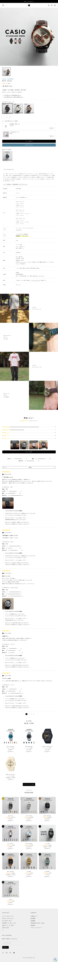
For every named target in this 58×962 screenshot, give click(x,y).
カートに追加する (29, 141)
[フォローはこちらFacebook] (3, 952)
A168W (29, 871)
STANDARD (10, 79)
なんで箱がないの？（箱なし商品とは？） (13, 96)
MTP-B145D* (10, 746)
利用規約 (33, 925)
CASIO (4, 79)
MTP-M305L (10, 871)
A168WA (47, 871)
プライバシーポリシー (36, 927)
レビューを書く (29, 451)
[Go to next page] (34, 714)
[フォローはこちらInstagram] (6, 952)
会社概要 (33, 918)
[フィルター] (3, 467)
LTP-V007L (10, 843)
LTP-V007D (29, 815)
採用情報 (33, 920)
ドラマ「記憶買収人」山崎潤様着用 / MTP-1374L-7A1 (15, 184)
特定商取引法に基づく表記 (37, 923)
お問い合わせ (5, 927)
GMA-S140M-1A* (47, 746)
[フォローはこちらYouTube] (14, 952)
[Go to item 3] (33, 444)
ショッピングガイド (35, 280)
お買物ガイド (34, 916)
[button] (29, 427)
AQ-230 (10, 815)
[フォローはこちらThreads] (10, 952)
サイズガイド (19, 229)
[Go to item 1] (14, 444)
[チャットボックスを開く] (55, 959)
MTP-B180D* (29, 746)
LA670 (11, 899)
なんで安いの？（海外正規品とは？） (12, 95)
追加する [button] (52, 128)
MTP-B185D (29, 843)
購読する (5, 947)
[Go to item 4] (43, 444)
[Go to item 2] (24, 444)
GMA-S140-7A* (10, 774)
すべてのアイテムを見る (29, 784)
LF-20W (47, 843)
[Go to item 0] (6, 71)
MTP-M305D (47, 815)
